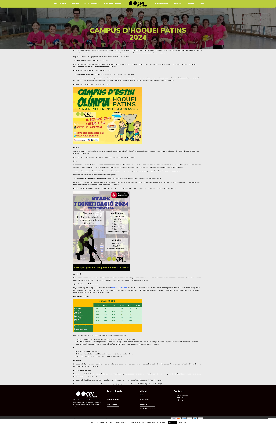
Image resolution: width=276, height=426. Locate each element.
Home (138, 23)
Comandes (143, 404)
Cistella (203, 4)
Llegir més (182, 422)
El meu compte (144, 399)
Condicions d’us (112, 404)
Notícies (75, 4)
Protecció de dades (113, 399)
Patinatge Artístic (112, 4)
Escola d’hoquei (91, 4)
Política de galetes (112, 395)
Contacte (178, 4)
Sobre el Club (60, 4)
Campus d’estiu (161, 4)
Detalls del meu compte (147, 409)
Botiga (191, 4)
